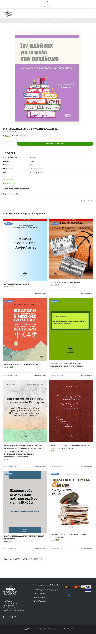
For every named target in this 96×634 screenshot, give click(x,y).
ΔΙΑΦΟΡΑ (16, 559)
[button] (48, 194)
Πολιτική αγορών (40, 597)
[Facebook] (81, 201)
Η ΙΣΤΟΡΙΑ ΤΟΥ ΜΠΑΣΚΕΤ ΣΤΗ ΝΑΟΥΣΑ (65, 282)
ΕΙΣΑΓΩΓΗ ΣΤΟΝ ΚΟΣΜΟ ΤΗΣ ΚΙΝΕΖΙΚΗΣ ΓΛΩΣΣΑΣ (22, 364)
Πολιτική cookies (40, 601)
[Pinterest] (88, 201)
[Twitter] (6, 617)
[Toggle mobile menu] (92, 12)
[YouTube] (12, 617)
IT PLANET (70, 629)
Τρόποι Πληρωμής (40, 593)
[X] (84, 201)
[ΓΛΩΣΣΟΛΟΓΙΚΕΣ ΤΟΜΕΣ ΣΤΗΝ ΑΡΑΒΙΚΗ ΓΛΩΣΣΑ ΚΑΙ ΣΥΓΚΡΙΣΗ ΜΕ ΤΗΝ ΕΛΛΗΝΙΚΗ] (71, 411)
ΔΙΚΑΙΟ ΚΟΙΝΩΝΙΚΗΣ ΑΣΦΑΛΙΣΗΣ (16, 284)
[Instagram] (9, 617)
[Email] (91, 201)
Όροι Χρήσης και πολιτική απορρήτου (47, 590)
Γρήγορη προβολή (41, 293)
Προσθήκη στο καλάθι (55, 143)
